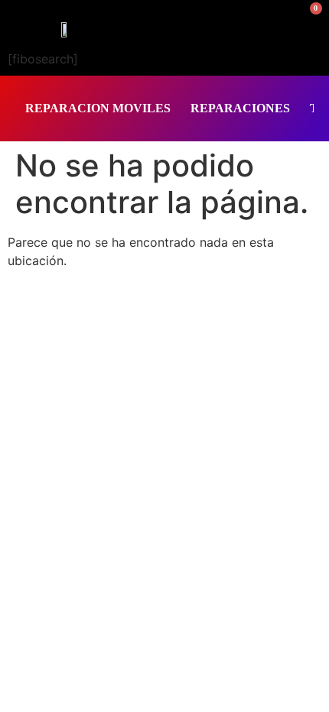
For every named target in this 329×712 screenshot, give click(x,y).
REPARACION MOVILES (98, 108)
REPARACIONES (240, 108)
